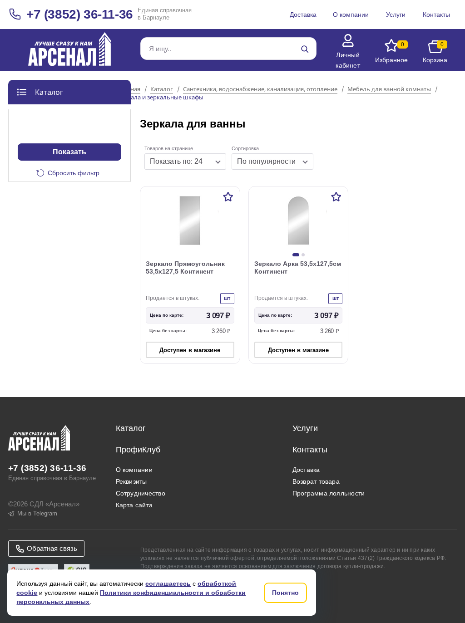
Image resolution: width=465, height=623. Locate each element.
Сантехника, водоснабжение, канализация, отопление (260, 89)
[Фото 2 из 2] (303, 254)
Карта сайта (134, 505)
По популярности (266, 161)
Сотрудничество (140, 493)
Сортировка (245, 148)
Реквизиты (131, 481)
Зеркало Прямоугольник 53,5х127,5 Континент (185, 267)
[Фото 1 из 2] (295, 254)
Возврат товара (316, 481)
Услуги (305, 428)
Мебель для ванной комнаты (389, 89)
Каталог (161, 89)
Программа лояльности (328, 493)
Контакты (309, 449)
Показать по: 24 (176, 161)
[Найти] (305, 49)
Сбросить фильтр (73, 173)
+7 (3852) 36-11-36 (79, 14)
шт (227, 298)
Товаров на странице (168, 148)
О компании (134, 469)
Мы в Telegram (37, 513)
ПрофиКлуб (138, 449)
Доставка (306, 469)
